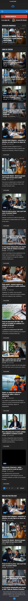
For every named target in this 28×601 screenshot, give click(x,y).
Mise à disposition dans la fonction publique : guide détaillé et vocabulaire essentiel (14, 422)
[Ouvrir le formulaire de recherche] (26, 11)
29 (17, 488)
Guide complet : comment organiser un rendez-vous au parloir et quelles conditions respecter (14, 274)
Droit (5, 57)
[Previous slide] (23, 25)
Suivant (22, 488)
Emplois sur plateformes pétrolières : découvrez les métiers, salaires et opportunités (14, 383)
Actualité (6, 33)
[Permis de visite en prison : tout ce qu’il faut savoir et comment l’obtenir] (14, 554)
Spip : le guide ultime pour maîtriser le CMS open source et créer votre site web (14, 349)
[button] (2, 11)
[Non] (26, 595)
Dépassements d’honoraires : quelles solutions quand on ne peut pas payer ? (14, 457)
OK (14, 598)
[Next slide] (25, 25)
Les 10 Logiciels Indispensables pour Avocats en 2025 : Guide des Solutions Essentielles (13, 112)
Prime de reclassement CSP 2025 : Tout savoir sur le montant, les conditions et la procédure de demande (14, 312)
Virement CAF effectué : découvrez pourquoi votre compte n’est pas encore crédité (13, 38)
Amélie (5, 42)
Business (6, 388)
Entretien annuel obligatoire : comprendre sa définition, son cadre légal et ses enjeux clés (12, 62)
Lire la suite (6, 155)
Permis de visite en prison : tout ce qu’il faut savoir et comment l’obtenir (13, 96)
